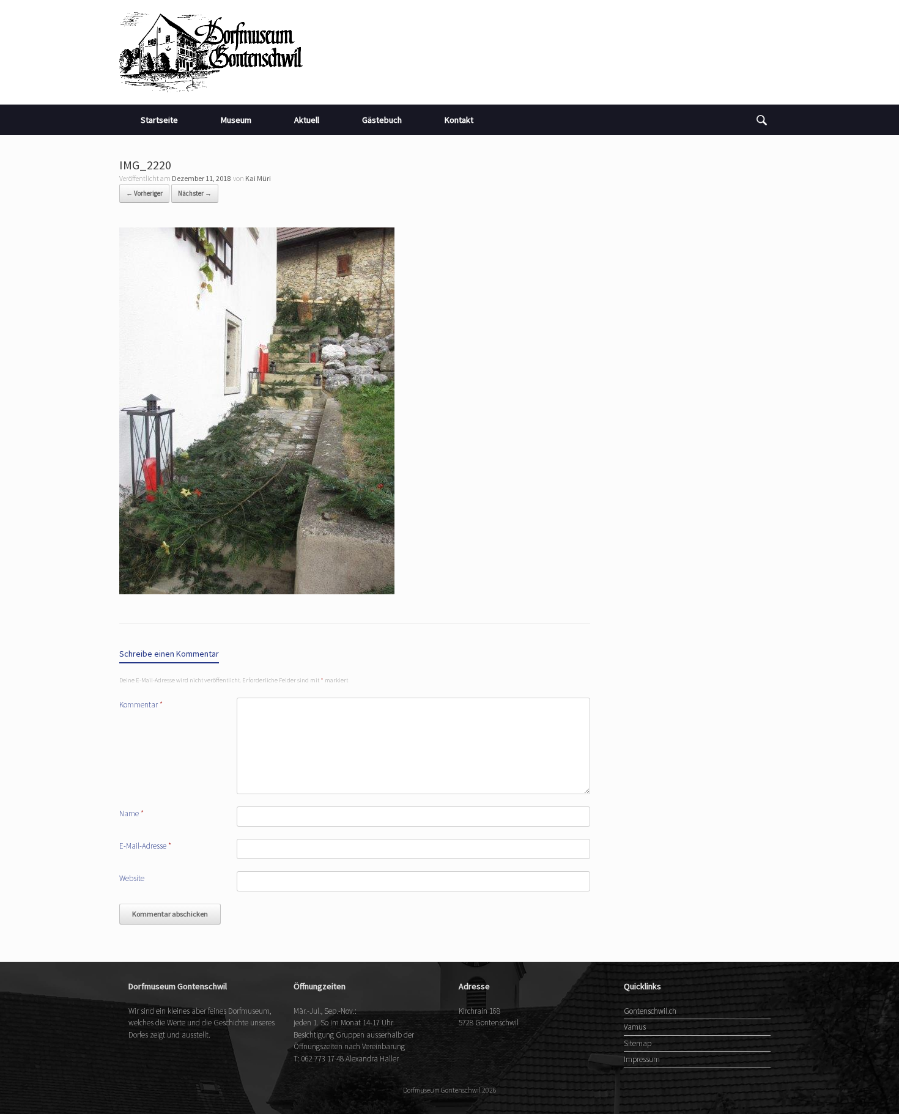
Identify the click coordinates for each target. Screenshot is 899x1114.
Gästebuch (382, 119)
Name (131, 813)
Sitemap (637, 1043)
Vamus (635, 1027)
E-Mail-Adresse (145, 846)
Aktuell (306, 119)
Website (131, 878)
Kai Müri (258, 178)
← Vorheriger (144, 193)
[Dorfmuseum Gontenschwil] (211, 52)
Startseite (159, 119)
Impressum (642, 1059)
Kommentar (141, 704)
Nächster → (195, 193)
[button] (762, 120)
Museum (236, 119)
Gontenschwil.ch (650, 1011)
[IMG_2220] (256, 591)
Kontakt (459, 119)
